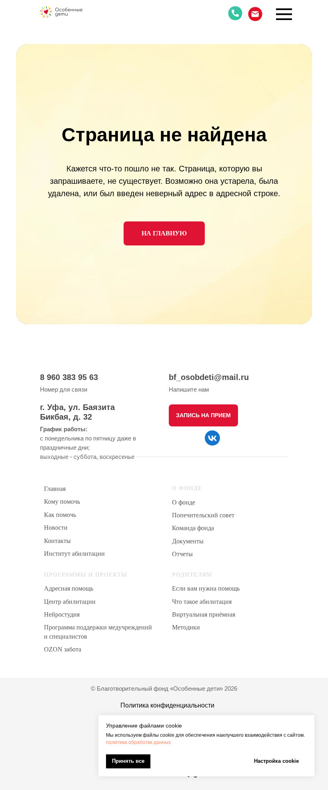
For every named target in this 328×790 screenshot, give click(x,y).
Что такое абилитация (202, 601)
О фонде (183, 502)
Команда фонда (193, 528)
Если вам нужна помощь (206, 588)
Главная (55, 488)
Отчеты (182, 554)
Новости (56, 527)
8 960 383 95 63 (69, 377)
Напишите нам (189, 389)
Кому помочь (62, 501)
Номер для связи (63, 389)
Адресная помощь (68, 588)
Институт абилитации (74, 553)
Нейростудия (62, 614)
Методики (186, 627)
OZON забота (62, 649)
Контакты (57, 540)
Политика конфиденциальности (167, 705)
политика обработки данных (138, 742)
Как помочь (60, 514)
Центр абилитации (70, 601)
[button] (203, 415)
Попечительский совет (203, 515)
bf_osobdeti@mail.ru (209, 377)
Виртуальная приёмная (203, 614)
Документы (188, 541)
